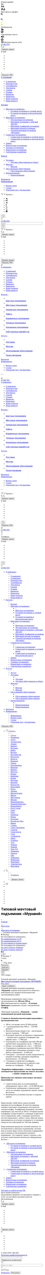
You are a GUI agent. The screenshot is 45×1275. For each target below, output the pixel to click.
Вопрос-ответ (11, 186)
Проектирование (13, 173)
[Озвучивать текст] (2, 37)
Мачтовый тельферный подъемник (25, 126)
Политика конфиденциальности (14, 1255)
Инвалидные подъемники (16, 145)
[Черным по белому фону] (1, 14)
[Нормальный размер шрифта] (2, 7)
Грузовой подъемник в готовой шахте (26, 111)
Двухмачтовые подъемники (22, 120)
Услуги (4, 156)
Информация (7, 181)
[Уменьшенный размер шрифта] (2, 4)
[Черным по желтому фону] (1, 22)
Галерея (9, 90)
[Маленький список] (2, 952)
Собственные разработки (16, 152)
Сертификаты (11, 86)
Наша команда (12, 101)
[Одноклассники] (6, 205)
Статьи (9, 188)
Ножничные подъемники (16, 150)
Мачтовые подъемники (15, 118)
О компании (6, 77)
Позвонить (5, 1273)
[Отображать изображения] (2, 29)
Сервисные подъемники (16, 135)
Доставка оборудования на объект (24, 162)
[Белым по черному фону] (1, 17)
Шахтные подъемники (15, 109)
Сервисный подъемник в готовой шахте (27, 137)
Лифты (9, 143)
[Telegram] (6, 203)
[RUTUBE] (7, 201)
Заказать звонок (8, 49)
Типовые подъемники (15, 148)
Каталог (4, 105)
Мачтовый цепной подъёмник (23, 128)
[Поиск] (3, 216)
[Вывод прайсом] (5, 954)
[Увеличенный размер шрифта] (3, 10)
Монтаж (9, 164)
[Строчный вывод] (3, 954)
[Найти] (3, 226)
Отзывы (9, 92)
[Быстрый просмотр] (3, 972)
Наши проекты (12, 99)
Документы (10, 88)
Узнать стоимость (8, 986)
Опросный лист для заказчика (18, 190)
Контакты (5, 179)
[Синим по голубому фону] (1, 20)
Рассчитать (15, 1273)
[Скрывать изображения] (2, 32)
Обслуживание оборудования (18, 169)
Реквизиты (10, 96)
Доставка (10, 160)
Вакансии (10, 94)
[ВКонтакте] (7, 199)
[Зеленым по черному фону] (1, 25)
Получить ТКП (7, 75)
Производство (11, 84)
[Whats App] (7, 212)
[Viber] (6, 207)
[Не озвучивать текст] (2, 40)
